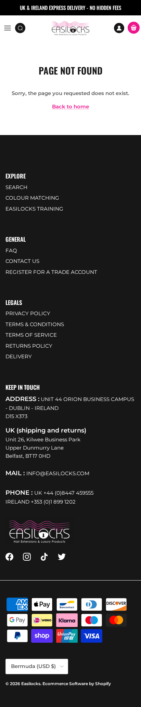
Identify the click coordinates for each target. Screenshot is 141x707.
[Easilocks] (70, 28)
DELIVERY (18, 356)
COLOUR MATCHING (32, 198)
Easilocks (30, 683)
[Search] (22, 28)
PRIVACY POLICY (27, 313)
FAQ (11, 250)
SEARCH (16, 187)
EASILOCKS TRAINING (34, 208)
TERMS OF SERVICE (31, 335)
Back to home (70, 106)
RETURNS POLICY (28, 346)
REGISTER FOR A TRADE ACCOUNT (51, 272)
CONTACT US (22, 261)
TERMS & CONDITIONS (34, 324)
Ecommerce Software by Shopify (76, 683)
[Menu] (7, 28)
